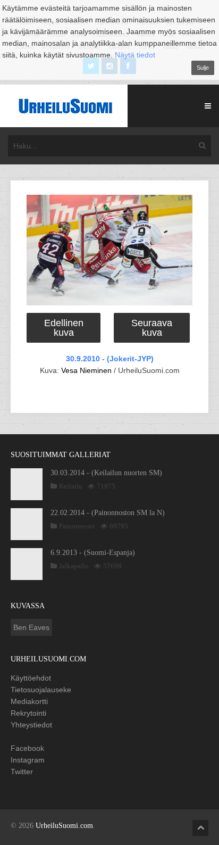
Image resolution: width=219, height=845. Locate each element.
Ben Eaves (31, 627)
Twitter (22, 771)
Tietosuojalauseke (41, 689)
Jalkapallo (74, 566)
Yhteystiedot (31, 724)
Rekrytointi (28, 713)
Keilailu (70, 486)
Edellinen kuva (63, 328)
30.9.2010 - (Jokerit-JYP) (110, 358)
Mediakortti (29, 701)
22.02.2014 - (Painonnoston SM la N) (107, 513)
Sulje (203, 67)
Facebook (27, 748)
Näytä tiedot (135, 55)
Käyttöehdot (31, 678)
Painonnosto (77, 526)
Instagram (28, 760)
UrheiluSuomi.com (64, 826)
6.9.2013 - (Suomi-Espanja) (92, 553)
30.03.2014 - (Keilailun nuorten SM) (106, 473)
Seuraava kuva (151, 328)
